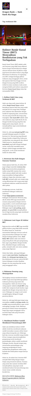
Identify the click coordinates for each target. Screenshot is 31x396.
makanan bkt (5, 388)
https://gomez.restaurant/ (15, 195)
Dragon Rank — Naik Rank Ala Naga (12, 13)
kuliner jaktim (22, 387)
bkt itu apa (16, 387)
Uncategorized (21, 385)
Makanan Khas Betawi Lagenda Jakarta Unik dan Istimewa (13, 378)
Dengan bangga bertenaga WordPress (11, 394)
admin (13, 385)
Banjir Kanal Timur (14, 89)
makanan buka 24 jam (14, 388)
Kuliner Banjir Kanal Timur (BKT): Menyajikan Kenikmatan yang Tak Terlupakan (14, 55)
